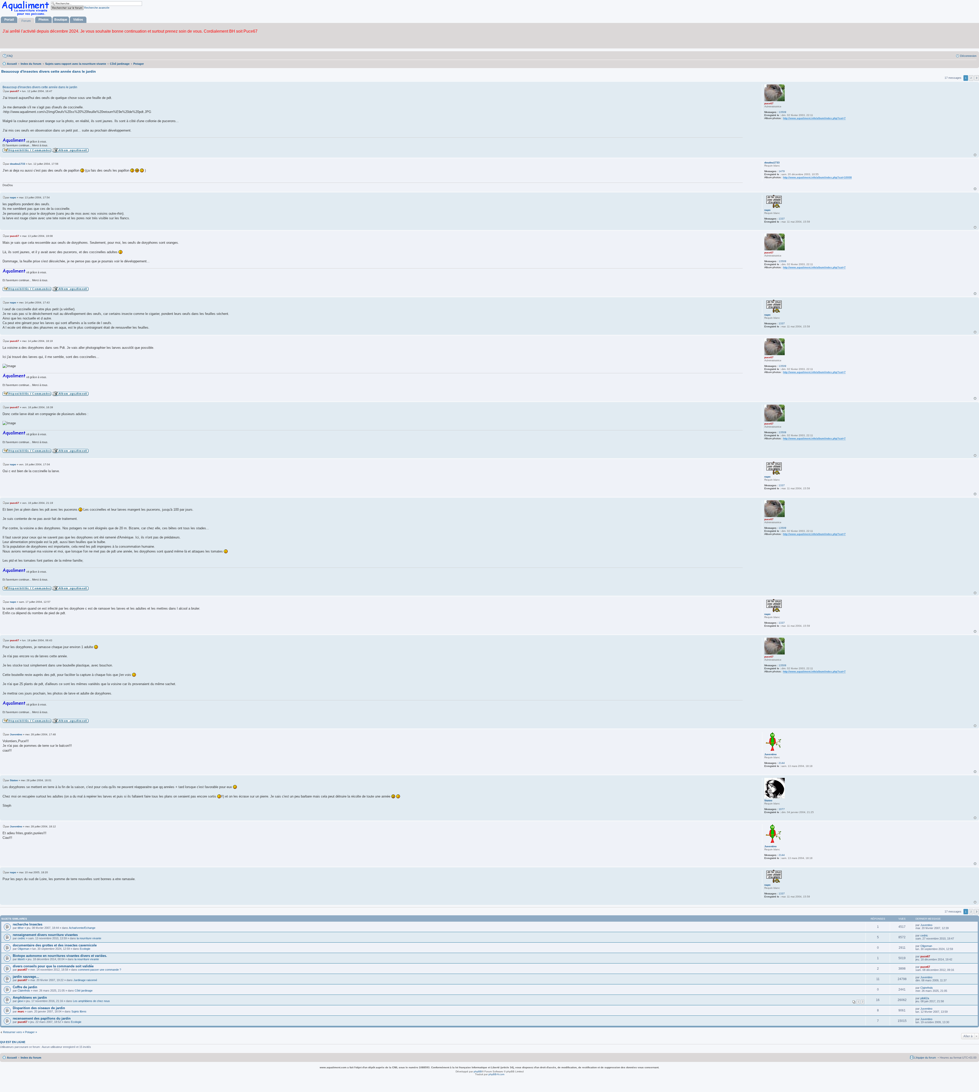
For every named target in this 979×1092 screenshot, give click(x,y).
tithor (21, 927)
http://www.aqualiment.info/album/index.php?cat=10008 (817, 177)
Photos (43, 19)
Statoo (768, 800)
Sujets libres (78, 1011)
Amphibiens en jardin (30, 997)
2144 (782, 763)
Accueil (12, 1057)
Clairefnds (24, 990)
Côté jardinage (84, 990)
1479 (782, 171)
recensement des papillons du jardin (42, 1018)
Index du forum (31, 1057)
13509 (782, 112)
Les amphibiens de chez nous (91, 1001)
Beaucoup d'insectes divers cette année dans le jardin (48, 71)
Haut (975, 154)
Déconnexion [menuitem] (968, 55)
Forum (26, 21)
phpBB (478, 1071)
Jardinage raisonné (85, 980)
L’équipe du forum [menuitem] (925, 1057)
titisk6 (21, 959)
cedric (21, 938)
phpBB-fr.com (496, 1074)
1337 (782, 218)
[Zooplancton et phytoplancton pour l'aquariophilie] (26, 15)
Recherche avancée (96, 7)
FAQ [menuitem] (10, 55)
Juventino (770, 754)
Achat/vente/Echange (82, 927)
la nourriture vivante (89, 938)
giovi (20, 1001)
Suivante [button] (976, 78)
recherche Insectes (27, 924)
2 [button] (971, 77)
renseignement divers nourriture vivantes (45, 935)
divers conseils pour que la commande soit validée (53, 966)
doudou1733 (772, 162)
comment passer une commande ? (99, 969)
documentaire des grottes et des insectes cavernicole (55, 945)
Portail (9, 19)
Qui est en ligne (12, 1042)
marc (21, 1011)
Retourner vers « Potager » (20, 1032)
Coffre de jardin (25, 987)
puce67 (769, 103)
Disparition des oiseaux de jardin (39, 1008)
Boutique (60, 19)
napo (767, 210)
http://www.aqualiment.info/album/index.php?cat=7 (814, 118)
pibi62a (924, 998)
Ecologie (85, 948)
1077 (782, 809)
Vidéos (78, 19)
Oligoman (23, 948)
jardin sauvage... (26, 977)
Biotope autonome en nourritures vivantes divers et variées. (60, 956)
